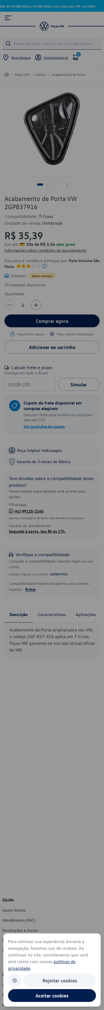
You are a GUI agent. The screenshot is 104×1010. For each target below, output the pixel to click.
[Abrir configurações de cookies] (14, 980)
